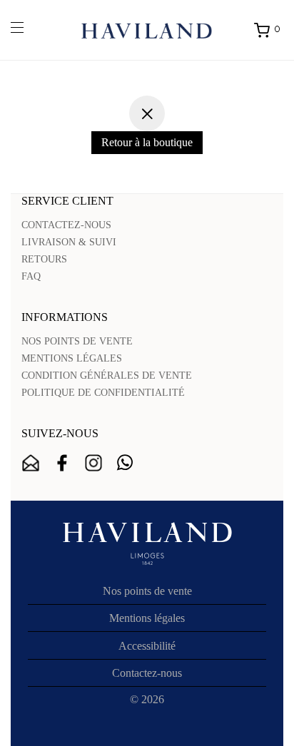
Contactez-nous (147, 673)
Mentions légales (147, 618)
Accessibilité (147, 646)
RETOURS (44, 259)
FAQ (31, 276)
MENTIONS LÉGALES (71, 358)
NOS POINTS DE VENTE (77, 341)
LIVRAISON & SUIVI (68, 242)
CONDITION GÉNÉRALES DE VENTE (106, 375)
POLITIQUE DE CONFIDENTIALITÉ (103, 392)
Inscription (30, 463)
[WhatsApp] (125, 463)
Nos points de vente (147, 591)
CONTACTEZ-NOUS (66, 225)
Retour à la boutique (147, 142)
